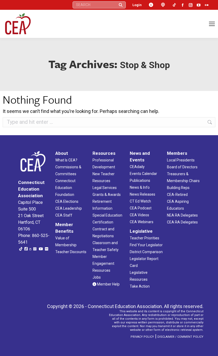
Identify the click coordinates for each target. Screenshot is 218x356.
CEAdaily (137, 167)
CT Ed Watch (140, 201)
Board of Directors (182, 167)
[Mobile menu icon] (211, 23)
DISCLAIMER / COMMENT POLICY (180, 337)
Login (137, 5)
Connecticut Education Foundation (65, 188)
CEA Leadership (68, 208)
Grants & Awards (107, 194)
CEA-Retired (177, 194)
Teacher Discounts (70, 252)
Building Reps (178, 188)
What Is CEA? (66, 160)
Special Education (107, 215)
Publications (140, 180)
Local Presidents (181, 160)
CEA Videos (139, 215)
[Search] (121, 4)
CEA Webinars (141, 222)
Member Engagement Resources (103, 263)
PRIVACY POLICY (142, 337)
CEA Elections (66, 201)
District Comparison (146, 252)
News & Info (140, 187)
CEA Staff (63, 215)
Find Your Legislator (146, 245)
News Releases (142, 194)
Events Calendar (143, 174)
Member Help (108, 284)
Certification (103, 222)
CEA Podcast (141, 208)
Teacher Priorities (144, 238)
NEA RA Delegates (182, 215)
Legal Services (105, 188)
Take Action (140, 286)
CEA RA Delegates (182, 222)
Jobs (97, 277)
